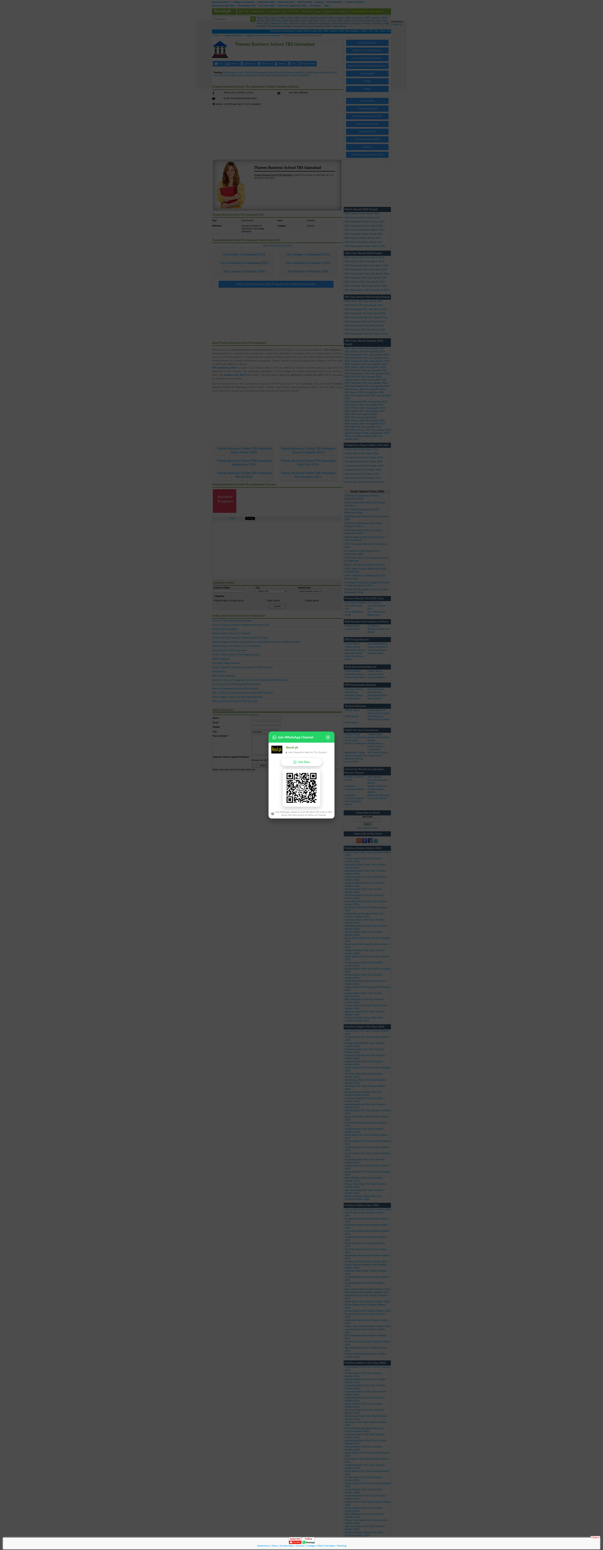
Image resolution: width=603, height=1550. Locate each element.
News (275, 1546)
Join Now (304, 762)
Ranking (341, 1546)
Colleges (310, 1546)
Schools (300, 1546)
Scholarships (287, 1546)
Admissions (263, 1546)
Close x (595, 1537)
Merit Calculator (326, 1546)
